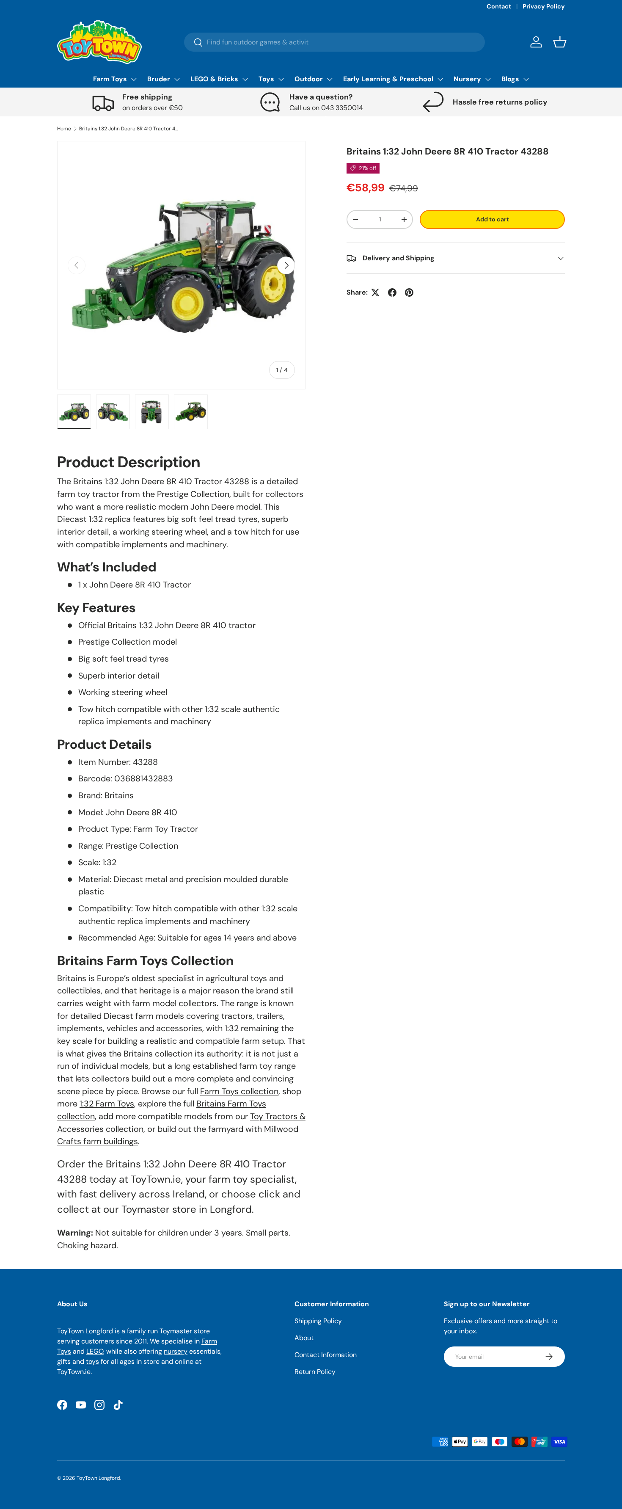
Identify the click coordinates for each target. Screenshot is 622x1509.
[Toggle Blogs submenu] (526, 79)
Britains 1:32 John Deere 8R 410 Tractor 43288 (130, 128)
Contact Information (325, 1354)
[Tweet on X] (375, 292)
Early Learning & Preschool (388, 78)
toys (92, 1361)
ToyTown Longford (98, 1478)
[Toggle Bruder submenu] (177, 79)
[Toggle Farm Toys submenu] (134, 79)
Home (64, 128)
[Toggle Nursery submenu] (488, 79)
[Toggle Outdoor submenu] (330, 79)
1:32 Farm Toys (107, 1103)
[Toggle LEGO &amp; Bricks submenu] (245, 79)
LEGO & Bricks (214, 78)
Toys (266, 78)
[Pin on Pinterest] (409, 292)
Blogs (510, 78)
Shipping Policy (318, 1320)
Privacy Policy (544, 6)
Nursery (467, 78)
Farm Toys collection (239, 1091)
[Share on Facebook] (392, 292)
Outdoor (308, 78)
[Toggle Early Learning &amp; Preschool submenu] (440, 79)
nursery (175, 1351)
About (304, 1337)
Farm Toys (110, 78)
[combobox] (334, 42)
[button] (559, 42)
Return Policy (315, 1371)
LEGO (94, 1351)
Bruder (158, 78)
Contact (499, 6)
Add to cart (492, 219)
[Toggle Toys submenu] (281, 79)
